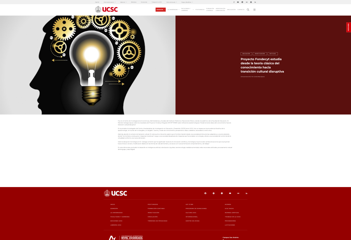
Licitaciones (230, 225)
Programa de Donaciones (196, 208)
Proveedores (230, 221)
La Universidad (173, 9)
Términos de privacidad (157, 221)
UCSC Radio (229, 208)
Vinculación (231, 9)
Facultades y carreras (185, 9)
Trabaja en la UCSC (157, 2)
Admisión (159, 9)
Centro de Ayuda (170, 2)
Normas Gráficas (232, 212)
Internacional (192, 216)
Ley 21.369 (189, 204)
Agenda (97, 2)
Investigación (153, 212)
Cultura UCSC (191, 212)
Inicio (112, 204)
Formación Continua (210, 9)
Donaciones (144, 2)
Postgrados (200, 9)
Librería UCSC (115, 225)
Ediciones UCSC (116, 221)
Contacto (240, 9)
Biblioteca (133, 2)
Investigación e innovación (220, 9)
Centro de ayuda (193, 221)
